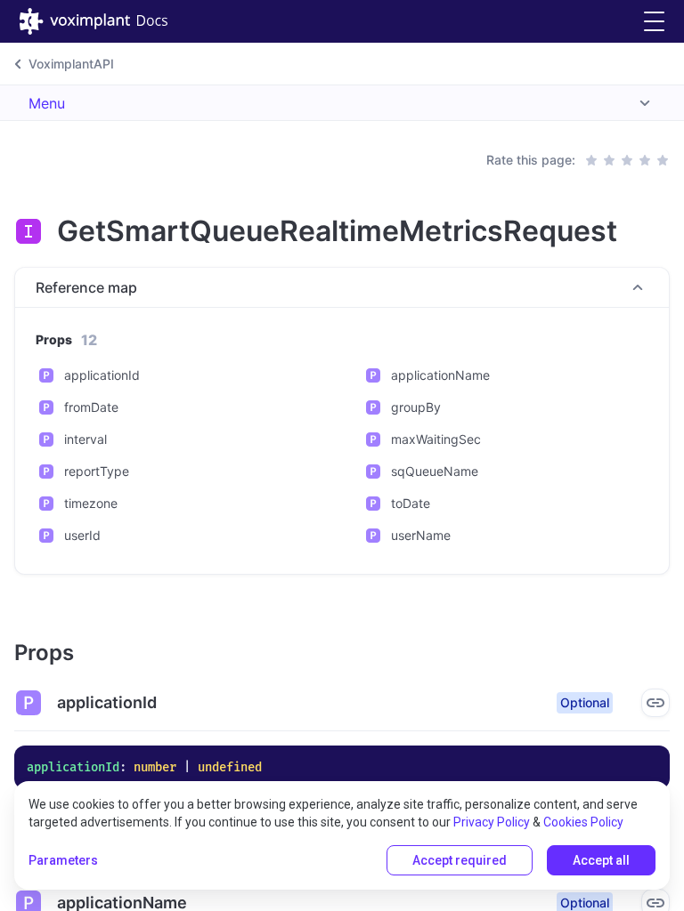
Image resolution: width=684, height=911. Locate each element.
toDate (410, 503)
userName (421, 535)
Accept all (601, 860)
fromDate (91, 407)
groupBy (416, 407)
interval (85, 439)
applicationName (440, 375)
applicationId (102, 375)
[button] (654, 21)
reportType (96, 471)
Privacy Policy (491, 822)
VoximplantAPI (71, 63)
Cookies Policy (583, 822)
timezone (91, 503)
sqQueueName (434, 471)
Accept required (459, 860)
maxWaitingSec (436, 439)
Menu (46, 103)
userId (82, 535)
